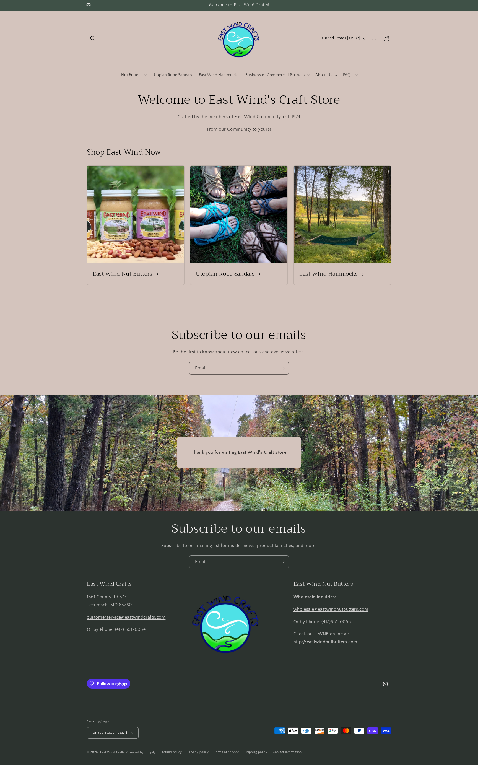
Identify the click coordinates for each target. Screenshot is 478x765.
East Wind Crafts (112, 752)
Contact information (287, 752)
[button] (93, 38)
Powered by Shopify (141, 752)
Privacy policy (198, 752)
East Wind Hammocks (328, 273)
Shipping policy (256, 752)
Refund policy (171, 752)
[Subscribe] (282, 368)
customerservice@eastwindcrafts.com (126, 617)
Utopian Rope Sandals (225, 273)
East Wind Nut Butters (122, 273)
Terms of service (226, 752)
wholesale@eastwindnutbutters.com (330, 609)
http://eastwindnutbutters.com (325, 641)
